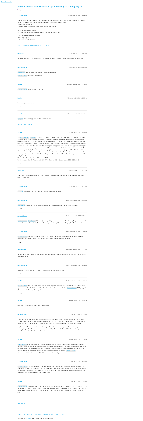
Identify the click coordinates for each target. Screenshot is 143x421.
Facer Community (6, 2)
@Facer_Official (22, 75)
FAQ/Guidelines (36, 414)
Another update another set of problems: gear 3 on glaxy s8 (50, 6)
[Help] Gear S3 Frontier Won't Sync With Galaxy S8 (33, 45)
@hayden (20, 118)
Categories (26, 414)
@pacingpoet (21, 205)
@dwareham (21, 72)
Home (19, 414)
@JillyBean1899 (22, 344)
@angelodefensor (22, 236)
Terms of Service (48, 414)
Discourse (28, 418)
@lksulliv (33, 137)
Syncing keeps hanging (25, 124)
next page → (21, 403)
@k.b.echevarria (22, 89)
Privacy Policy (59, 414)
